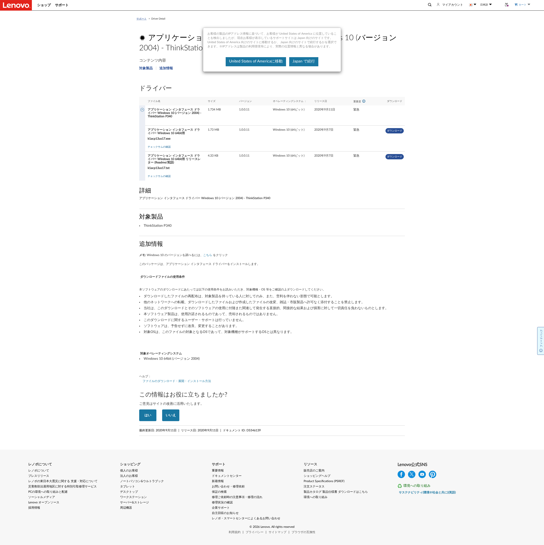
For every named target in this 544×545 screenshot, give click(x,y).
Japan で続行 (304, 61)
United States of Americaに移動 (256, 61)
